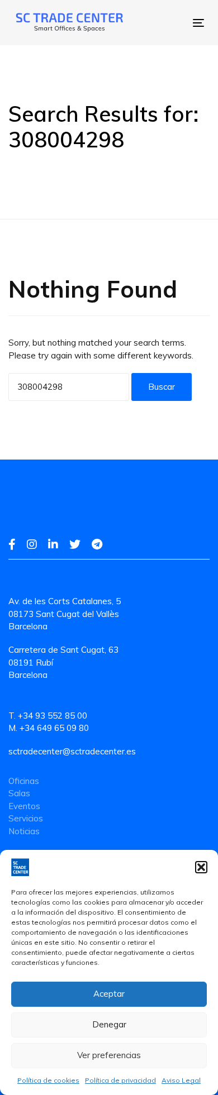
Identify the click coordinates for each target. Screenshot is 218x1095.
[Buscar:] (68, 387)
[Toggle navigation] (159, 22)
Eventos (24, 806)
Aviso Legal (181, 1080)
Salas (19, 793)
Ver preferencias (109, 1055)
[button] (201, 867)
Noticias (24, 831)
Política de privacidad (120, 1080)
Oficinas (23, 781)
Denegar (109, 1024)
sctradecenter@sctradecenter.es (72, 751)
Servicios (25, 818)
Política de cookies (48, 1080)
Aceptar (109, 993)
